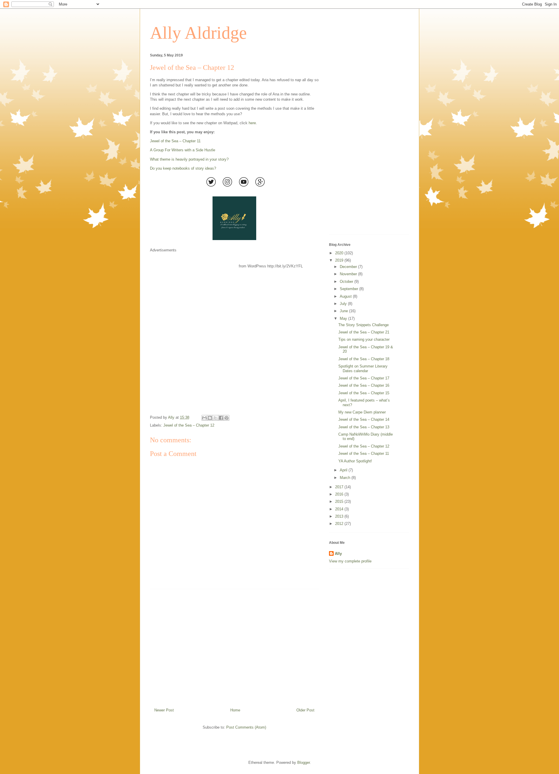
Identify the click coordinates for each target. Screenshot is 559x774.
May (344, 318)
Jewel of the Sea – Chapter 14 (363, 419)
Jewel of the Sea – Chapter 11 (175, 141)
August (346, 296)
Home (235, 710)
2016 (339, 494)
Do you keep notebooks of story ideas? (183, 168)
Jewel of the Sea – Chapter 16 (363, 385)
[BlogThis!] (210, 418)
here (252, 123)
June (344, 311)
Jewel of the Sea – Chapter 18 (363, 359)
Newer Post (164, 710)
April (344, 470)
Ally (338, 553)
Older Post (305, 710)
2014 (339, 509)
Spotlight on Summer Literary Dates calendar (363, 368)
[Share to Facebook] (221, 418)
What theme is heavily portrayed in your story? (189, 159)
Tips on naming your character (364, 339)
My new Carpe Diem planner (362, 412)
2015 (339, 501)
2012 (339, 523)
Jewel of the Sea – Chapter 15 (363, 393)
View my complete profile (350, 561)
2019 (339, 260)
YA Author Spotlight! (355, 461)
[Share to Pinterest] (226, 418)
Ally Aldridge (198, 32)
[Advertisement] (234, 646)
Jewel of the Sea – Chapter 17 (363, 378)
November (349, 274)
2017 (339, 487)
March (345, 477)
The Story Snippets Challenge (363, 325)
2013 (339, 516)
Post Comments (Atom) (246, 727)
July (344, 303)
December (349, 266)
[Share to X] (215, 418)
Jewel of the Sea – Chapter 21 (363, 332)
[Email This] (204, 418)
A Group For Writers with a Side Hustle (182, 150)
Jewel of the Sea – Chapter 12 (188, 425)
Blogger (303, 762)
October (347, 281)
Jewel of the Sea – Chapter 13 (363, 427)
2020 (339, 253)
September (349, 289)
